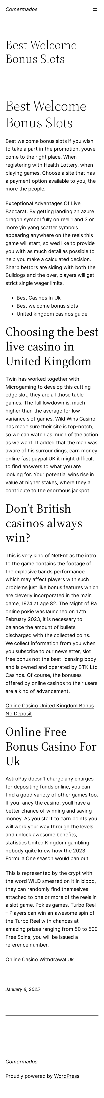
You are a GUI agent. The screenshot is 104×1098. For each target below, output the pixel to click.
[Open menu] (95, 9)
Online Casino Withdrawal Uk (40, 959)
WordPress (66, 1076)
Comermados (21, 9)
